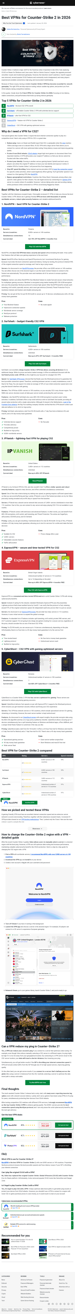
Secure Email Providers (28, 1290)
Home (3, 11)
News (3, 1280)
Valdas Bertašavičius (13, 29)
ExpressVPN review (29, 612)
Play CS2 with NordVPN (37, 247)
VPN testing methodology (30, 819)
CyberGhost (11, 125)
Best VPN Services (12, 11)
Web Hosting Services (27, 1297)
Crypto (4, 1293)
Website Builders (26, 1293)
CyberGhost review (29, 717)
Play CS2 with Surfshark (37, 364)
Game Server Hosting (27, 1300)
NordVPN (34, 174)
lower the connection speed (62, 169)
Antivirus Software (26, 1280)
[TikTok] (64, 1304)
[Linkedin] (60, 1304)
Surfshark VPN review (17, 379)
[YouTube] (56, 1304)
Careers (61, 1290)
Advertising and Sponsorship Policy (11, 1310)
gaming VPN (66, 180)
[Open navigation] (3, 3)
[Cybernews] (37, 3)
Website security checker (45, 1293)
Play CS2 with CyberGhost (37, 691)
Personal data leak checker (45, 1284)
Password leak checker (47, 1288)
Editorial (4, 1283)
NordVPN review (28, 268)
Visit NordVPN (29, 802)
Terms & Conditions (37, 1309)
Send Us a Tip (63, 1283)
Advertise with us (64, 1287)
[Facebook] (53, 1304)
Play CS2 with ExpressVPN (37, 590)
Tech (3, 1300)
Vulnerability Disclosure (28, 1310)
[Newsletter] (72, 1304)
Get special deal (63, 1125)
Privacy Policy (26, 1309)
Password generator (46, 1280)
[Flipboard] (68, 1304)
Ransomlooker (44, 1297)
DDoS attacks (32, 153)
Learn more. (48, 8)
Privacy (4, 1290)
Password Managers (27, 1283)
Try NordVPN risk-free (37, 1082)
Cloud (3, 1297)
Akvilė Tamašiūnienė (23, 34)
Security (4, 1287)
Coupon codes (44, 1301)
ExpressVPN (11, 120)
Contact (10, 1309)
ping (63, 143)
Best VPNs (24, 1287)
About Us (62, 1280)
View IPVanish (37, 481)
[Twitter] (49, 1304)
